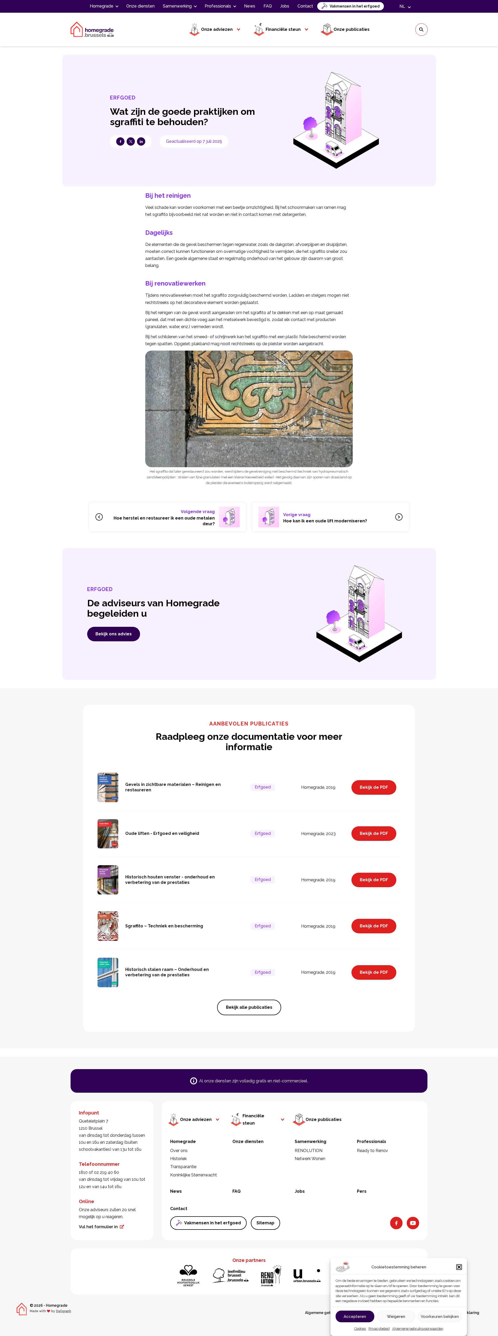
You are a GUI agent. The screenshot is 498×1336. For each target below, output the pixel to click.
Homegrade (101, 6)
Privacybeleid (379, 1329)
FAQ (268, 6)
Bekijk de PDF (374, 787)
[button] (459, 1267)
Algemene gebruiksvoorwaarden (417, 1329)
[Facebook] (396, 1223)
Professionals (218, 6)
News (249, 6)
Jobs (284, 6)
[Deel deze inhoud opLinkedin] (141, 141)
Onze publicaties (352, 29)
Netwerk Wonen (310, 1158)
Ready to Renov (372, 1150)
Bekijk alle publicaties (249, 1007)
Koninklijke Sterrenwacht (193, 1174)
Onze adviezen (217, 29)
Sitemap (265, 1222)
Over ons (179, 1150)
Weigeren (396, 1316)
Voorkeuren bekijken (440, 1316)
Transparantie (183, 1166)
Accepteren (355, 1316)
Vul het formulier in (98, 1226)
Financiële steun (283, 29)
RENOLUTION (308, 1150)
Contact (305, 6)
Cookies (360, 1329)
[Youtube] (413, 1223)
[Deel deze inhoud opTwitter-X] (131, 141)
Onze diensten (140, 6)
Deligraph (63, 1311)
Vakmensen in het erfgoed (355, 6)
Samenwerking (177, 6)
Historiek (178, 1158)
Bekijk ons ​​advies (113, 633)
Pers (361, 1191)
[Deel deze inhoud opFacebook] (120, 141)
